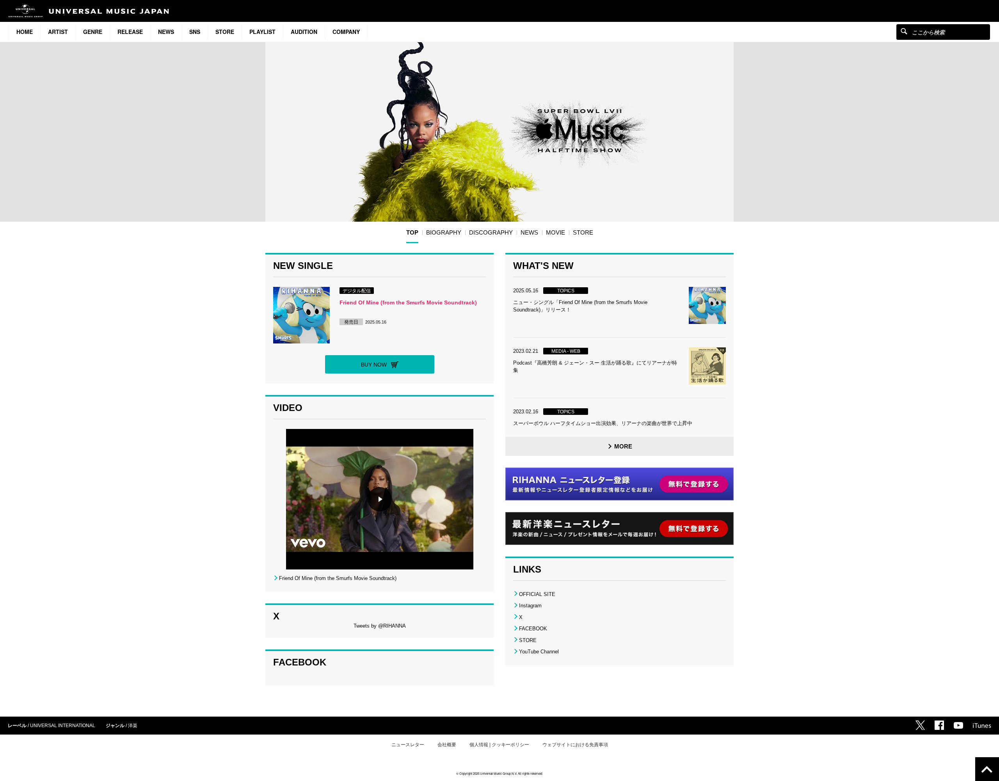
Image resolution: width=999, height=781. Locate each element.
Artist (58, 32)
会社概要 (446, 744)
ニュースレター (407, 744)
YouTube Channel (539, 652)
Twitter (920, 725)
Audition (304, 32)
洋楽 (132, 725)
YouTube (958, 725)
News (166, 32)
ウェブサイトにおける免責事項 (575, 744)
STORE (224, 32)
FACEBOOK (533, 629)
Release (130, 32)
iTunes (982, 725)
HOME (24, 32)
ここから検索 (904, 31)
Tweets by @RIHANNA (380, 626)
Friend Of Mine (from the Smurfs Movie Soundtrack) (408, 302)
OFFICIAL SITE (537, 594)
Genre (92, 32)
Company (346, 32)
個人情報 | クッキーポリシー (499, 744)
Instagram (530, 605)
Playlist (262, 32)
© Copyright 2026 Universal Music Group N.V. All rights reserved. (499, 773)
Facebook (939, 725)
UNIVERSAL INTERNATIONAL (62, 725)
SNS (194, 32)
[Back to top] (987, 769)
